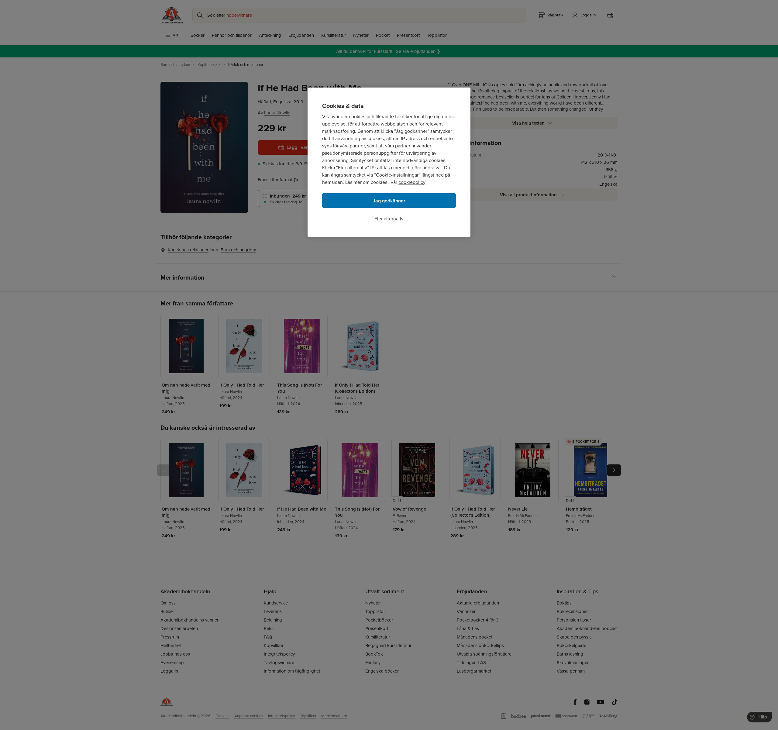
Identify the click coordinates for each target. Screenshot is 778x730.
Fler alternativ (389, 218)
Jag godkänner (389, 200)
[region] (389, 162)
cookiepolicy (411, 182)
